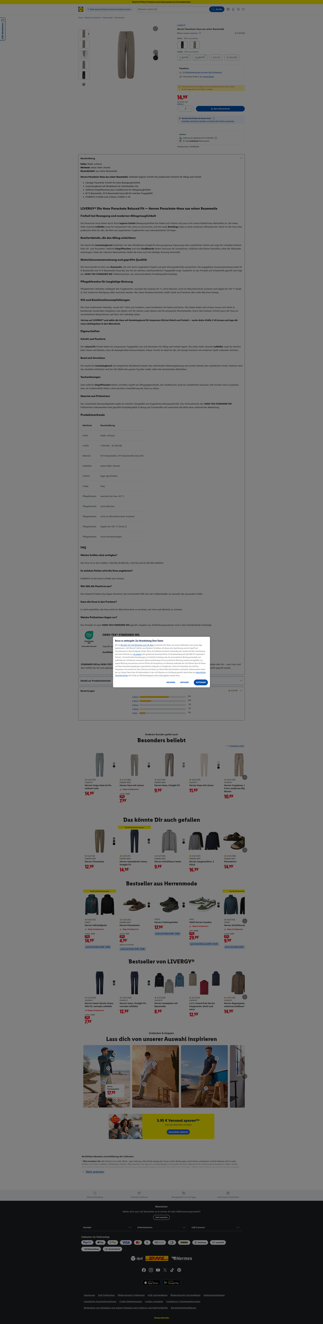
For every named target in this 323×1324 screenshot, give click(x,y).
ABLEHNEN (170, 682)
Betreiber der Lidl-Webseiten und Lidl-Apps (137, 645)
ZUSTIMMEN (201, 682)
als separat (137, 654)
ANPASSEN (184, 682)
